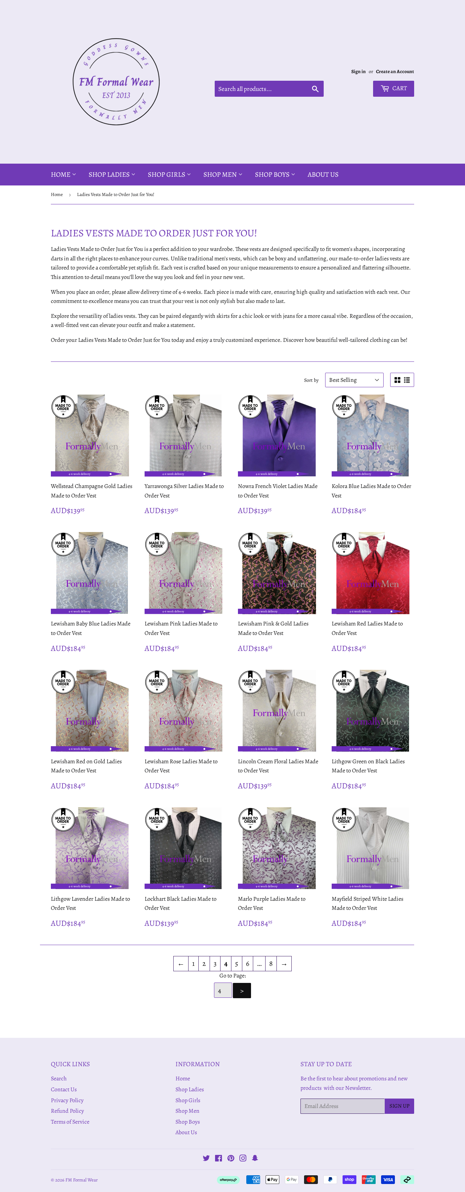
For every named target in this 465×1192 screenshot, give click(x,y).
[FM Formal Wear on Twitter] (206, 1159)
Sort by (311, 380)
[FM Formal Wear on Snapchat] (255, 1159)
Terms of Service (70, 1122)
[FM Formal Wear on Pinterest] (231, 1159)
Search (59, 1079)
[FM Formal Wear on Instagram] (243, 1159)
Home (61, 174)
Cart (399, 88)
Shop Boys (273, 174)
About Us (323, 174)
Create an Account (395, 71)
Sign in (358, 71)
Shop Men (220, 174)
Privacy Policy (67, 1100)
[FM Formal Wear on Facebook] (218, 1159)
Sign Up (399, 1105)
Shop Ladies (110, 174)
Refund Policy (67, 1111)
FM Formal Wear (81, 1180)
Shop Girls (167, 174)
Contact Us (64, 1089)
